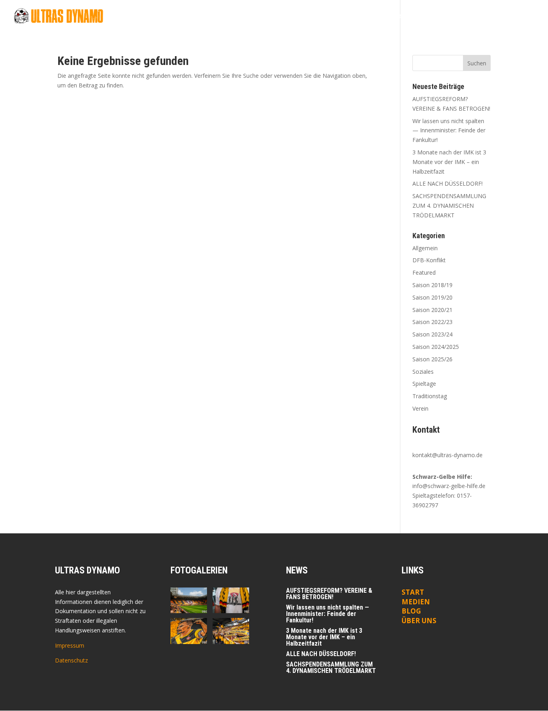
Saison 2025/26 (432, 359)
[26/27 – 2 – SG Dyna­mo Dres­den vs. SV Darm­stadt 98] (188, 600)
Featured (424, 272)
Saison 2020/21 (432, 310)
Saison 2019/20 (432, 297)
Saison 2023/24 (432, 334)
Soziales (423, 371)
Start (354, 16)
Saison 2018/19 (432, 285)
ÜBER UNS (419, 620)
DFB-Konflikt (429, 260)
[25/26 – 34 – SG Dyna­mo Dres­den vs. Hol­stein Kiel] (188, 631)
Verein (420, 408)
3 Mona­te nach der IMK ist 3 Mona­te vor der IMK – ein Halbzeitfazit (449, 161)
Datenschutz (71, 660)
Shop (528, 16)
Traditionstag (429, 396)
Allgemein (425, 248)
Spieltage (424, 383)
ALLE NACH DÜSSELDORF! (447, 183)
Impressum (69, 645)
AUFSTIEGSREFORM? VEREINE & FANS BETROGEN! (329, 594)
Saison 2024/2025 (435, 346)
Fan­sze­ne (490, 16)
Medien (416, 601)
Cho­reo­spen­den (445, 16)
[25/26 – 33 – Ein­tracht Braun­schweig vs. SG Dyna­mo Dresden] (231, 631)
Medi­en (403, 16)
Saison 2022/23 (432, 322)
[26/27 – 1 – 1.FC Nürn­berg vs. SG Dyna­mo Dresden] (231, 600)
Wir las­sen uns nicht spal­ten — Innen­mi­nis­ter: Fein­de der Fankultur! (448, 130)
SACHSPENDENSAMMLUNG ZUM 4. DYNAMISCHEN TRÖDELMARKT (449, 205)
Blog (377, 16)
